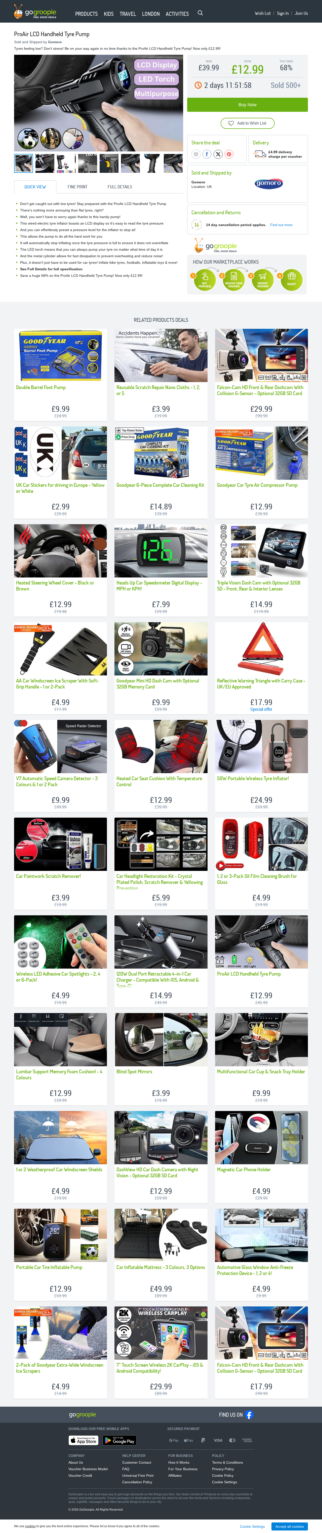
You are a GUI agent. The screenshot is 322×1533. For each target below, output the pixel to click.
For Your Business (182, 1469)
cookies (30, 1526)
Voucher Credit (80, 1475)
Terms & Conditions (227, 1462)
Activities (177, 13)
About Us (75, 1462)
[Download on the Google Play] (120, 1440)
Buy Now (247, 104)
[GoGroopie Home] (35, 11)
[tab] (35, 186)
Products (86, 13)
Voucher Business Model (88, 1469)
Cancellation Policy (137, 1482)
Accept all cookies (289, 1526)
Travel (128, 13)
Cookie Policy (222, 1475)
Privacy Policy (223, 1469)
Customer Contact (136, 1462)
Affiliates (175, 1475)
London (151, 13)
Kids (109, 13)
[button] (69, 14)
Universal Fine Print (137, 1475)
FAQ (125, 1469)
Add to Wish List (251, 123)
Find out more (281, 225)
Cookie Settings (224, 1482)
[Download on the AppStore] (83, 1440)
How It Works (178, 1462)
